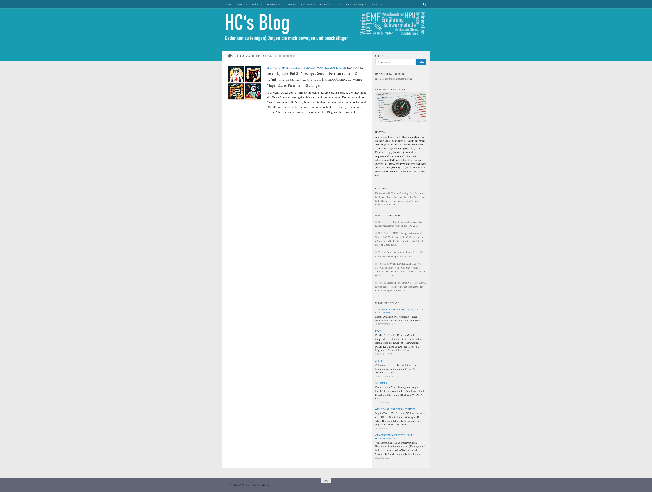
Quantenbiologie (385, 438)
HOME (228, 4)
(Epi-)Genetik (382, 435)
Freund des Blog (355, 4)
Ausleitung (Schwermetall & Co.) (394, 309)
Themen (289, 4)
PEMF (378, 331)
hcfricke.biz (381, 204)
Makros (256, 4)
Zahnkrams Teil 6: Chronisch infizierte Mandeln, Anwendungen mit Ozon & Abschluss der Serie (395, 368)
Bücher (324, 4)
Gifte (419, 309)
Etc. (337, 4)
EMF (410, 435)
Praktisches (307, 4)
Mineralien (308, 67)
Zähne (379, 361)
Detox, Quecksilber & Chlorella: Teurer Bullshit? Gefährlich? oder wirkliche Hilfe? (398, 318)
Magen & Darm (291, 67)
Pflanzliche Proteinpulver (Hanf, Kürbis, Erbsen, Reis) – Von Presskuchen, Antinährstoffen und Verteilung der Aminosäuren (400, 286)
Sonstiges (381, 383)
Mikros (240, 4)
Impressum (376, 4)
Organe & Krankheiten (331, 67)
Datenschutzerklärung (401, 78)
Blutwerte (273, 67)
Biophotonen (398, 435)
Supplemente (383, 312)
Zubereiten (272, 4)
